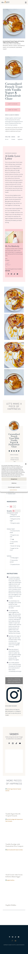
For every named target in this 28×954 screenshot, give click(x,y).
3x (19, 510)
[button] (26, 464)
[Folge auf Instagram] (11, 274)
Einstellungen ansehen (14, 487)
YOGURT (5, 49)
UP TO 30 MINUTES (11, 47)
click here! (7, 270)
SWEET (4, 47)
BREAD (18, 43)
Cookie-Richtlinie (13, 489)
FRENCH (15, 45)
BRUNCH (11, 45)
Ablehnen (14, 483)
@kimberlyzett (9, 711)
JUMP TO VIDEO (12, 109)
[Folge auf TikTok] (14, 274)
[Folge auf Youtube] (17, 274)
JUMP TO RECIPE (13, 103)
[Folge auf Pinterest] (8, 274)
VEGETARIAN (19, 47)
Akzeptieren (14, 479)
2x (16, 510)
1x (13, 510)
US (14, 506)
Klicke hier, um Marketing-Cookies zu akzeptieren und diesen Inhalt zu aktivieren (14, 680)
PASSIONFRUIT (21, 45)
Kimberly (7, 43)
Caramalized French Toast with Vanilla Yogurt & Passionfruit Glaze (13, 41)
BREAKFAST (5, 45)
